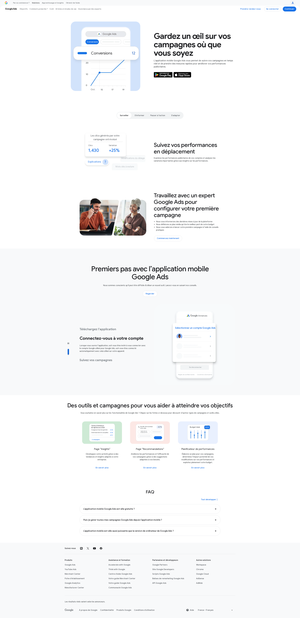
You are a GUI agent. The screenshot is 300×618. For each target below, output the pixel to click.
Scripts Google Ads (161, 574)
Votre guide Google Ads (119, 583)
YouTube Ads (70, 569)
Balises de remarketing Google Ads (168, 578)
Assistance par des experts (89, 9)
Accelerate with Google (119, 565)
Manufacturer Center (74, 588)
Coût (52, 9)
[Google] (69, 610)
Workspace (201, 565)
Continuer (289, 9)
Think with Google (117, 569)
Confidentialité (107, 610)
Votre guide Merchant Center (122, 578)
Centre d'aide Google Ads (120, 574)
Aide (192, 610)
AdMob (199, 583)
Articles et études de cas (66, 9)
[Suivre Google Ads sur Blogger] (81, 548)
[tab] (124, 115)
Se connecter (272, 9)
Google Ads (70, 565)
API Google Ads (159, 583)
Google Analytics (72, 583)
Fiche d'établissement (75, 578)
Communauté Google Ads (120, 588)
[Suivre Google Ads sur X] (88, 548)
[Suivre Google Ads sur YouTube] (94, 548)
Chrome (200, 569)
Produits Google (123, 610)
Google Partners (159, 565)
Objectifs (24, 9)
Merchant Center (72, 574)
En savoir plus (102, 468)
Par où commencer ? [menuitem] (21, 3)
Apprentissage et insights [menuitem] (53, 3)
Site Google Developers (163, 569)
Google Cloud (202, 574)
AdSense (200, 578)
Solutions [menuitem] (36, 3)
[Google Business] (6, 3)
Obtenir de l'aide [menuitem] (73, 3)
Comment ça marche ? (39, 9)
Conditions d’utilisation (144, 610)
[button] (150, 509)
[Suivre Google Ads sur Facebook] (101, 548)
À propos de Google (88, 610)
